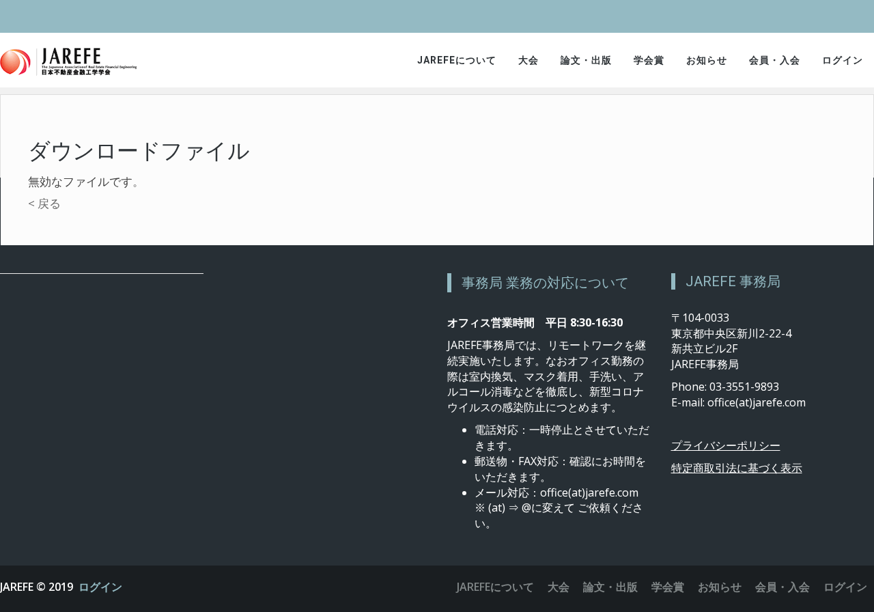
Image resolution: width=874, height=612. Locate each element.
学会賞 (649, 60)
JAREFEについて (456, 60)
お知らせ (706, 60)
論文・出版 (586, 60)
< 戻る (44, 203)
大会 (528, 60)
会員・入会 (774, 60)
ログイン (842, 60)
